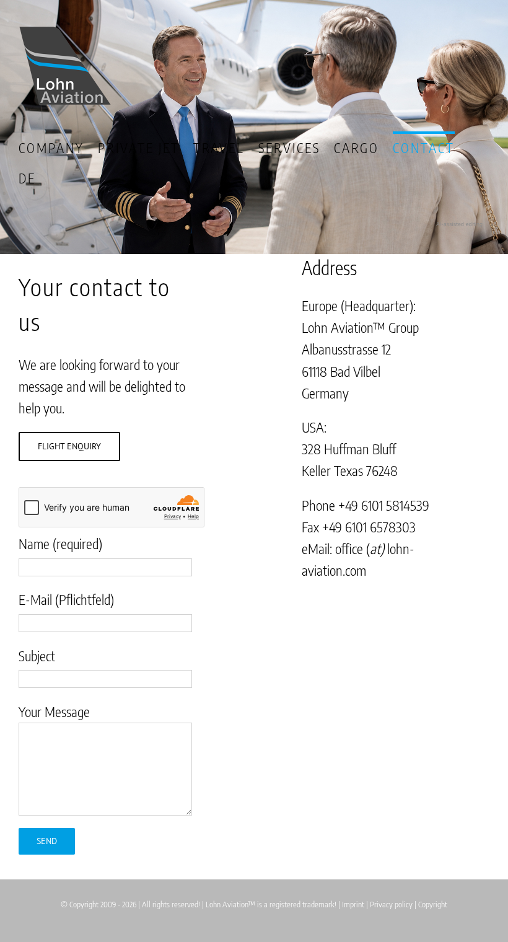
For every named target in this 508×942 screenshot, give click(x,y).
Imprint (353, 904)
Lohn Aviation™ (230, 904)
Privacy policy (391, 904)
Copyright (432, 904)
